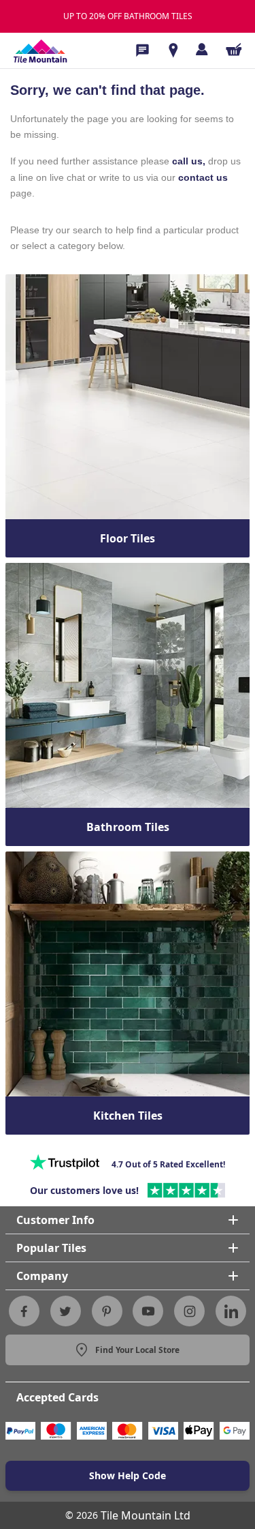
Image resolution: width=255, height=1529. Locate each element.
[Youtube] (148, 1311)
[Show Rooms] (173, 50)
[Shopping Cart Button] (234, 49)
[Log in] (201, 49)
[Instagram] (190, 1311)
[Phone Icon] (142, 50)
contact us (203, 177)
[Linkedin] (231, 1311)
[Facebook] (24, 1311)
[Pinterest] (107, 1311)
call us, (188, 161)
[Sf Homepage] (40, 50)
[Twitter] (65, 1311)
